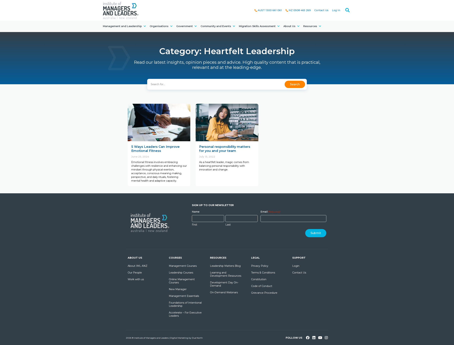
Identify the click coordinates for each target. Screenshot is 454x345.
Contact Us (321, 10)
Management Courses (183, 265)
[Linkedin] (314, 338)
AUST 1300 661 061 (270, 10)
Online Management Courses (182, 281)
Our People (135, 272)
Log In (336, 10)
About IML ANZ (137, 265)
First (194, 224)
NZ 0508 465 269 (300, 10)
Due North (197, 338)
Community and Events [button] (216, 26)
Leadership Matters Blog (225, 265)
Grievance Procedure (264, 292)
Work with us (136, 279)
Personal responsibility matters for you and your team (224, 149)
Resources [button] (310, 26)
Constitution (258, 279)
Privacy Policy (259, 265)
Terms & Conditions (263, 272)
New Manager (178, 289)
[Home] (120, 10)
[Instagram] (326, 338)
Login (295, 265)
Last (228, 224)
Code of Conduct (261, 286)
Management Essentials (184, 296)
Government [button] (184, 26)
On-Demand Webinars (224, 292)
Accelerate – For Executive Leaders (185, 314)
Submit (316, 233)
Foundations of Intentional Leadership (185, 304)
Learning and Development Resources (225, 274)
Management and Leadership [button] (122, 26)
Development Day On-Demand (224, 284)
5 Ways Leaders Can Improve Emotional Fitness (155, 149)
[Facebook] (307, 338)
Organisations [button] (159, 26)
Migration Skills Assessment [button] (257, 26)
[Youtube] (320, 338)
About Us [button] (289, 26)
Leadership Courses (181, 272)
